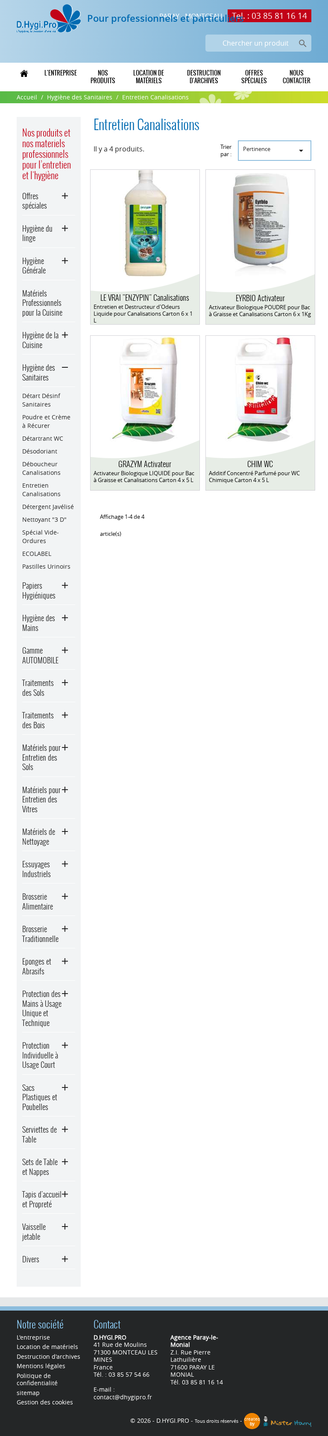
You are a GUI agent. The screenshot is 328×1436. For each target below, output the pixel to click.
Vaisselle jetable (34, 1231)
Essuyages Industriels (36, 869)
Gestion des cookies (45, 1402)
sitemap (28, 1393)
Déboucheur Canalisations (41, 468)
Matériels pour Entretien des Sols (41, 757)
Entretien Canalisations (41, 489)
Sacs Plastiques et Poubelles (39, 1097)
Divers (30, 1259)
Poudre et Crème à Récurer (46, 421)
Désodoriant (39, 451)
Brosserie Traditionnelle (40, 934)
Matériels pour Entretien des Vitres (41, 799)
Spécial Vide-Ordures (40, 536)
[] (293, 33)
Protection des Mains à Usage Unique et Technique (42, 1008)
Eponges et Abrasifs (36, 966)
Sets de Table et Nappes (40, 1166)
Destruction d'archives (204, 76)
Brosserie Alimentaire (37, 901)
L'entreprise (60, 73)
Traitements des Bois (38, 720)
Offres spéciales (254, 76)
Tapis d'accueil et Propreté (42, 1199)
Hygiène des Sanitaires (38, 372)
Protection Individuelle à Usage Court (40, 1055)
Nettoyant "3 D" (44, 519)
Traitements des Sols (38, 687)
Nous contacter (296, 76)
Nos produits (103, 76)
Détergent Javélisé (48, 507)
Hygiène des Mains (38, 623)
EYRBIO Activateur (260, 298)
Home (24, 73)
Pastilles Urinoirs (46, 566)
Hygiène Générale (34, 265)
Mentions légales (41, 1366)
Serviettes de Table (39, 1134)
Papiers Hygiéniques (39, 590)
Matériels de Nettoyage (38, 836)
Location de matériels (148, 76)
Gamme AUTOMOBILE (40, 655)
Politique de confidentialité (37, 1379)
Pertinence (275, 150)
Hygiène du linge (37, 233)
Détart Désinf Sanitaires (41, 400)
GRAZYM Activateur (144, 464)
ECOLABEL (36, 553)
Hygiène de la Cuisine (40, 340)
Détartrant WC (42, 438)
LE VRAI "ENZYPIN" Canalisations (144, 297)
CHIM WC (260, 464)
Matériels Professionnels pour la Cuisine (42, 303)
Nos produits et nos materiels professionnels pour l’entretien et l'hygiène (46, 154)
